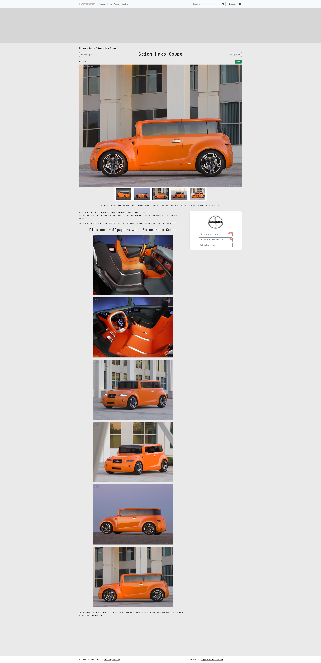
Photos (102, 4)
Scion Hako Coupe (107, 48)
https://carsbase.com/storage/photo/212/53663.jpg (118, 212)
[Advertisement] (160, 25)
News (109, 4)
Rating (125, 4)
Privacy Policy (112, 659)
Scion (92, 48)
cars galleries (94, 615)
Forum (116, 4)
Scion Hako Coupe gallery (93, 612)
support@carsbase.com (212, 659)
